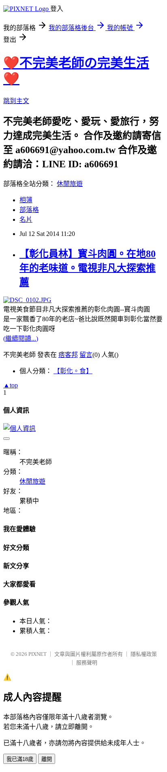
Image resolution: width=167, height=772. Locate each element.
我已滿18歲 (19, 759)
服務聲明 (86, 663)
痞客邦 (68, 354)
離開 (46, 759)
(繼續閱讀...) (20, 338)
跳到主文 (16, 100)
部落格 (29, 209)
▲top (10, 385)
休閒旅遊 (70, 183)
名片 (25, 219)
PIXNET (37, 654)
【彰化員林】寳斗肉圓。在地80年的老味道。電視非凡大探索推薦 (87, 268)
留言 (85, 354)
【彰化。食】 (73, 371)
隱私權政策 (144, 654)
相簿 (25, 200)
